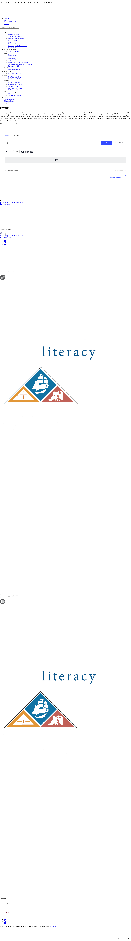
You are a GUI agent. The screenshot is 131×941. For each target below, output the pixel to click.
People (10, 42)
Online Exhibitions (14, 90)
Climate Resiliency (14, 86)
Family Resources (14, 70)
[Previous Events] (6, 152)
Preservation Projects (15, 84)
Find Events (106, 143)
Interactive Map (13, 40)
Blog (9, 93)
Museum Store (9, 101)
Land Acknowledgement (16, 38)
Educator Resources (14, 73)
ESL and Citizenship (10, 22)
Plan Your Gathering (14, 79)
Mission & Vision (14, 35)
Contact (6, 97)
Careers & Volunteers (15, 44)
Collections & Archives (15, 88)
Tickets (6, 18)
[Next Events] (10, 152)
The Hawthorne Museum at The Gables (21, 64)
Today (16, 151)
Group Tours (12, 55)
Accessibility (12, 47)
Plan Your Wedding (14, 77)
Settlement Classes (14, 51)
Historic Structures (14, 82)
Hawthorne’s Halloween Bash (18, 62)
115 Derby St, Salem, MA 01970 (12, 202)
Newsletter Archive (14, 95)
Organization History (15, 36)
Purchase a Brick (13, 66)
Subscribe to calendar (114, 177)
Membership (12, 59)
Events (6, 20)
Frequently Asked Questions (17, 46)
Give (9, 60)
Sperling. (53, 926)
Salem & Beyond (9, 99)
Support (6, 24)
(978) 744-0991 (7, 204)
